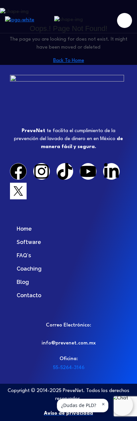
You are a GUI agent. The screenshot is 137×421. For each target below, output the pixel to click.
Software (29, 242)
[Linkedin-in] (111, 171)
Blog (23, 282)
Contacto (29, 295)
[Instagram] (41, 171)
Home (24, 229)
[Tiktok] (65, 171)
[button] (122, 405)
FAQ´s (24, 255)
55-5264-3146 (68, 367)
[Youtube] (88, 171)
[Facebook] (18, 171)
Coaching (29, 269)
